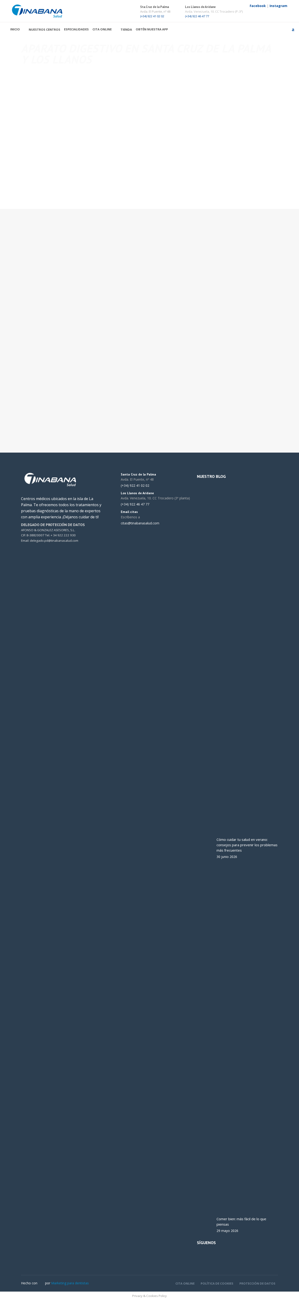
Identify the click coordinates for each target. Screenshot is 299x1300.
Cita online (185, 1283)
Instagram (278, 6)
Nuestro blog (211, 476)
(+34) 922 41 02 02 (152, 16)
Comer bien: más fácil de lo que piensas (241, 1221)
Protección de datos (257, 1283)
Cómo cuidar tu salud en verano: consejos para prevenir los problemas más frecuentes (247, 845)
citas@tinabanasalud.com (175, 261)
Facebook (258, 6)
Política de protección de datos (220, 409)
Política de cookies (217, 1283)
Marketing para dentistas (70, 1283)
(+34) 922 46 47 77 (197, 16)
